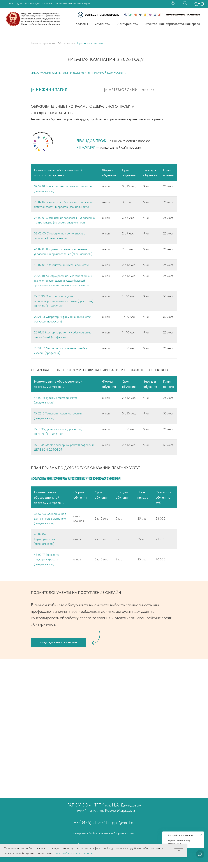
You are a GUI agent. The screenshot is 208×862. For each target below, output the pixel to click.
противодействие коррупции (24, 4)
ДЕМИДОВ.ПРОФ (91, 141)
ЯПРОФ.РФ (86, 147)
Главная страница (42, 43)
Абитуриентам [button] (127, 24)
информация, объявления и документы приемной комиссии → (79, 72)
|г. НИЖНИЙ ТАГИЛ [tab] (49, 89)
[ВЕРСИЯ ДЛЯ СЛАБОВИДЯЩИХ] (199, 6)
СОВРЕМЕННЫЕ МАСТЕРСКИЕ (102, 14)
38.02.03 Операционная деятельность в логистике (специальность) (50, 518)
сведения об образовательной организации (104, 833)
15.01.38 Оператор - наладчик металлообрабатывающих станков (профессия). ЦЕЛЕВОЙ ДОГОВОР (64, 301)
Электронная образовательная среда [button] (172, 24)
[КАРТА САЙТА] (173, 3)
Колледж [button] (82, 24)
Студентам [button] (102, 24)
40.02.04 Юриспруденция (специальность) (61, 265)
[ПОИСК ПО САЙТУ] (185, 3)
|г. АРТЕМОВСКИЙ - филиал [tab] (129, 89)
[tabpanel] (104, 112)
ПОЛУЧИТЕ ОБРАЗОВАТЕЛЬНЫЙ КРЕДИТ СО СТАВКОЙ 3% (75, 478)
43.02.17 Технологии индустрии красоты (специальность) (47, 559)
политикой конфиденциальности (74, 853)
